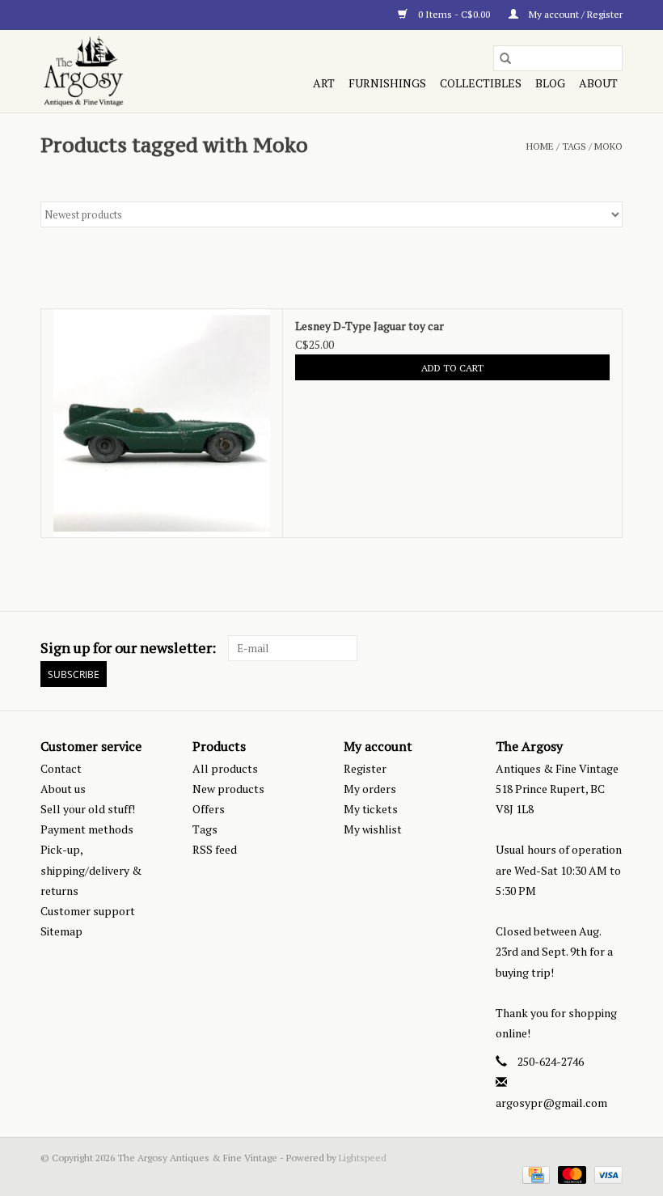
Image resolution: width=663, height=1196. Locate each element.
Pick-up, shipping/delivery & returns (90, 869)
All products (225, 768)
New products (228, 788)
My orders (370, 788)
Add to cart (452, 368)
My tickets (371, 808)
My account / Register (574, 14)
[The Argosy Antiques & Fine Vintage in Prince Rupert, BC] (126, 71)
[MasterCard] (570, 1174)
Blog (550, 83)
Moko (608, 146)
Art (324, 83)
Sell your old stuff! (87, 808)
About (598, 83)
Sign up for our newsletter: (128, 647)
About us (63, 788)
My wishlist (373, 829)
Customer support (87, 910)
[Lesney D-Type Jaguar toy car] (161, 423)
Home (540, 146)
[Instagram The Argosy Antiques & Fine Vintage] (610, 648)
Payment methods (86, 829)
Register (365, 768)
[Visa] (606, 1174)
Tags (574, 146)
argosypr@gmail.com (551, 1102)
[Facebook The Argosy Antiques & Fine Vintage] (553, 648)
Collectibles (481, 83)
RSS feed (214, 849)
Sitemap (61, 931)
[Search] (505, 58)
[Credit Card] (534, 1174)
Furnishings (387, 83)
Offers (208, 808)
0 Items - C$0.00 (454, 14)
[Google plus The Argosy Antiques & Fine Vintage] (581, 648)
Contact (61, 768)
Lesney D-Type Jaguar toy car (369, 325)
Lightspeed (362, 1157)
